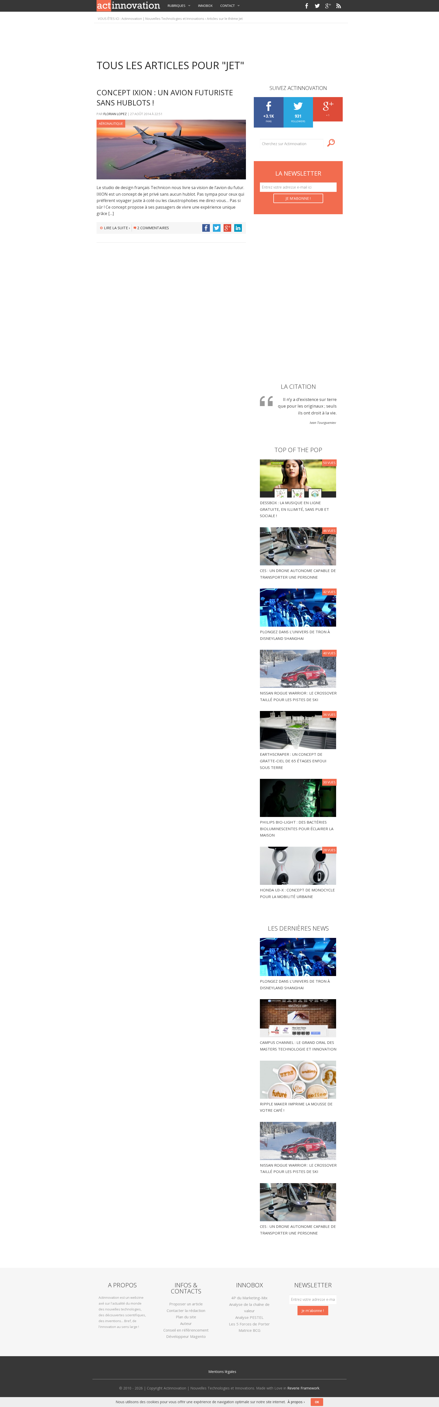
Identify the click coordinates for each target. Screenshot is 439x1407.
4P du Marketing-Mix (249, 1297)
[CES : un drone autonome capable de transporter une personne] (298, 545)
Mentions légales (222, 1371)
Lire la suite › (117, 227)
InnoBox (205, 5)
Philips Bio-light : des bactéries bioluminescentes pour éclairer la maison (296, 829)
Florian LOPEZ (115, 114)
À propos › (296, 1401)
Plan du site (186, 1316)
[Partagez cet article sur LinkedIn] (238, 228)
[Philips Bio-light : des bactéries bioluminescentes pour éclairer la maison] (298, 797)
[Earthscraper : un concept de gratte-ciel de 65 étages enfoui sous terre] (298, 729)
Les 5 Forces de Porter (249, 1323)
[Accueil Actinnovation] (128, 5)
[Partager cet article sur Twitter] (217, 228)
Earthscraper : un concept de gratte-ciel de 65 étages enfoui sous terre (293, 761)
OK (317, 1402)
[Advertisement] (219, 38)
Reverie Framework (303, 1388)
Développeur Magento (186, 1336)
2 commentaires (153, 227)
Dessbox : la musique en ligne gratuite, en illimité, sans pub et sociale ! (294, 509)
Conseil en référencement (186, 1330)
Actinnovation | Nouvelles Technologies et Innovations (162, 18)
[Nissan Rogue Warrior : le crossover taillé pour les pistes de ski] (298, 668)
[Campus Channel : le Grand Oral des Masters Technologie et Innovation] (298, 1017)
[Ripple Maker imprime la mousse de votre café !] (298, 1079)
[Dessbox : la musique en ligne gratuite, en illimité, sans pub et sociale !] (298, 478)
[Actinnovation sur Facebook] (306, 6)
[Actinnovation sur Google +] (328, 6)
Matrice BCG (249, 1330)
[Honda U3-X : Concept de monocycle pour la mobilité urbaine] (298, 865)
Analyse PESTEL (249, 1317)
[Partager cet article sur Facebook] (206, 228)
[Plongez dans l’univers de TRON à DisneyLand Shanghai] (298, 607)
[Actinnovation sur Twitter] (317, 6)
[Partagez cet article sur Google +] (227, 228)
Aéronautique (111, 123)
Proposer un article (186, 1303)
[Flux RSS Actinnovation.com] (338, 6)
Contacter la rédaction (186, 1310)
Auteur (186, 1323)
